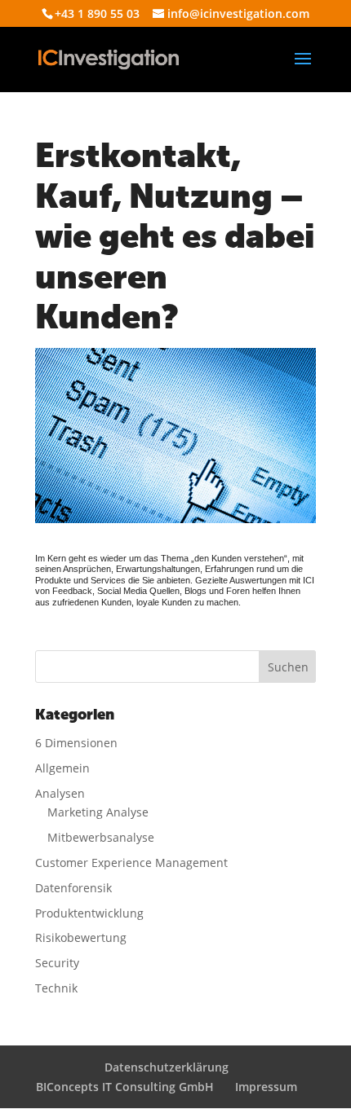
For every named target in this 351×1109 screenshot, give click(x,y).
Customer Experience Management (131, 862)
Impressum (266, 1086)
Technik (56, 988)
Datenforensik (73, 888)
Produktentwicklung (89, 913)
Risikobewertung (81, 937)
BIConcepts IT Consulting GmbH (125, 1086)
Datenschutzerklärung (166, 1067)
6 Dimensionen (76, 742)
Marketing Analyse (98, 812)
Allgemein (62, 768)
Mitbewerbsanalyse (100, 837)
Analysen (60, 793)
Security (57, 962)
